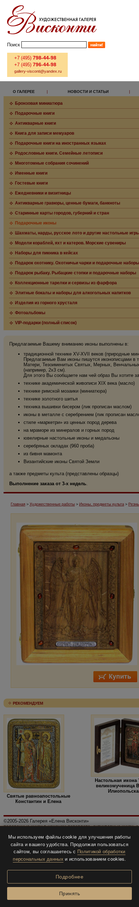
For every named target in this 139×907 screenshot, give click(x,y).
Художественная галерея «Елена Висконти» (52, 19)
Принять (69, 893)
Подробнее (70, 877)
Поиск (13, 44)
